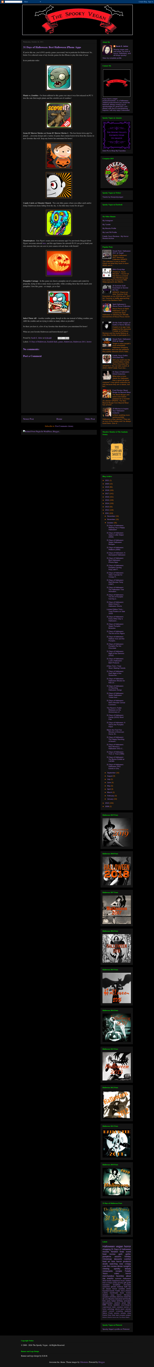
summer (118, 1278)
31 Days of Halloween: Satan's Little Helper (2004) (115, 535)
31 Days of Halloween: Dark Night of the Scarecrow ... (115, 673)
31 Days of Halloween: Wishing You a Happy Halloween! (116, 528)
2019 (107, 487)
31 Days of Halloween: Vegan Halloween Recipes (115, 542)
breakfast (116, 1285)
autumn (118, 1256)
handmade (114, 1293)
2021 (107, 480)
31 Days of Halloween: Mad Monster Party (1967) (115, 582)
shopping (107, 1249)
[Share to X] (63, 338)
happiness (116, 1281)
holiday (128, 1256)
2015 (107, 500)
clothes (128, 1281)
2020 (107, 484)
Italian (113, 1301)
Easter (105, 1315)
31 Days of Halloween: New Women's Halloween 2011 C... (115, 747)
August (110, 776)
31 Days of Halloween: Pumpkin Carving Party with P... (115, 567)
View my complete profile (112, 58)
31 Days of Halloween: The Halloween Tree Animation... (115, 589)
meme (114, 1317)
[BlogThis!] (61, 338)
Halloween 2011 (79, 341)
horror (89, 341)
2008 (107, 806)
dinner (120, 1266)
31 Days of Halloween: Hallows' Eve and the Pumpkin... (115, 639)
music (122, 1281)
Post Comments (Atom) (64, 426)
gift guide (127, 1283)
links (104, 1301)
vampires (120, 1307)
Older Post (90, 418)
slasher (105, 1295)
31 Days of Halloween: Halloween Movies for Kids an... (116, 681)
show (129, 1313)
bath (126, 1287)
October (110, 523)
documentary (107, 1303)
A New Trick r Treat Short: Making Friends (116, 667)
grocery (120, 1283)
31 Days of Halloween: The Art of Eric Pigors (116, 632)
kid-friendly (127, 1299)
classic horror (111, 1289)
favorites (120, 1276)
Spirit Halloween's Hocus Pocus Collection (121, 305)
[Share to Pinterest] (68, 338)
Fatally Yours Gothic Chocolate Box (120, 357)
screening (119, 1311)
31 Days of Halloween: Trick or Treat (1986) (115, 753)
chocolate (127, 1285)
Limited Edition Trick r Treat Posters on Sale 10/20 (116, 611)
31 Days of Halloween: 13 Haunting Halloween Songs (115, 688)
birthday (120, 1301)
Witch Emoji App (118, 269)
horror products (123, 1261)
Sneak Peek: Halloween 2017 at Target (121, 252)
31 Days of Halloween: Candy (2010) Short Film (115, 717)
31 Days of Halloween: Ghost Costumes (121, 373)
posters (116, 1313)
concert (111, 1311)
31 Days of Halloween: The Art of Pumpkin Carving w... (115, 597)
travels (111, 1291)
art (109, 1261)
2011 (107, 513)
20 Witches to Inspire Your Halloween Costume (120, 411)
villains (127, 1317)
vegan (119, 1246)
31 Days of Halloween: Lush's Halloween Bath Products (115, 661)
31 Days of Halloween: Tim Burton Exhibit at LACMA (115, 759)
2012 (107, 510)
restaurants (108, 1271)
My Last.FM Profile (110, 232)
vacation (106, 1297)
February (111, 796)
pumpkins (107, 1256)
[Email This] (59, 338)
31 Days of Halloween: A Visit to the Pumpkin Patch (116, 725)
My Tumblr (107, 224)
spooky (117, 1269)
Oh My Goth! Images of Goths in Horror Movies (121, 324)
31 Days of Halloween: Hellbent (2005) (115, 549)
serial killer (126, 1303)
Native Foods (108, 1313)
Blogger (101, 1362)
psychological (126, 1305)
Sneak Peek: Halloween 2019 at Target (121, 340)
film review (112, 1266)
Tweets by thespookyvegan (113, 197)
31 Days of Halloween (37, 341)
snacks (110, 1278)
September (111, 773)
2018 (107, 490)
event (128, 1252)
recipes (119, 1271)
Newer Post (28, 418)
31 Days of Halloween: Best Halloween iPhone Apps (115, 560)
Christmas (107, 1259)
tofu (117, 1317)
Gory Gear (111, 1315)
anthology (110, 1309)
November (111, 519)
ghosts (113, 1287)
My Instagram (108, 220)
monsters (106, 1285)
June (109, 782)
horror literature (124, 1295)
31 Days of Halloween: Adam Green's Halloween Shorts (115, 604)
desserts (118, 1259)
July (109, 779)
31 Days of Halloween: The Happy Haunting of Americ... (115, 739)
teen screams (121, 1315)
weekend (128, 1311)
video (116, 1273)
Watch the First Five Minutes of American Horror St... (115, 732)
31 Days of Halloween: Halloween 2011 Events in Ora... (115, 767)
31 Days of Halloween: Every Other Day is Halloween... (115, 619)
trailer (114, 1307)
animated (127, 1301)
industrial (118, 1299)
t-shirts (105, 1293)
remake (123, 1313)
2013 (107, 507)
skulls (105, 1264)
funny (110, 1305)
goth (120, 1254)
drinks (128, 1289)
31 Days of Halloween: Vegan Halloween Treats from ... (115, 695)
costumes (106, 1287)
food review (109, 1254)
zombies (122, 1289)
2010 (107, 803)
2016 (107, 497)
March (109, 792)
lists (113, 1261)
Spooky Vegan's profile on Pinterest (116, 1329)
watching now (116, 1264)
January (110, 799)
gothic (128, 1254)
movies (106, 1252)
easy (112, 1295)
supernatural (107, 1307)
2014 (107, 503)
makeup (120, 1287)
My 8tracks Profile (109, 228)
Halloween (68, 341)
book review (125, 1293)
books (109, 1281)
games (60, 341)
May (109, 786)
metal (126, 1297)
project (128, 1315)
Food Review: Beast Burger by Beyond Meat (121, 391)
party (109, 1301)
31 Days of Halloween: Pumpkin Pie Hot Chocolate (115, 646)
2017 (107, 493)
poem (123, 1309)
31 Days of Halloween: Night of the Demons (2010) (115, 653)
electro (117, 1309)
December (111, 516)
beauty (128, 1269)
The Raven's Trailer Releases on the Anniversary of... (114, 710)
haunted (106, 1291)
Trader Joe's (120, 1291)
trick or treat (107, 1283)
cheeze (128, 1291)
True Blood (122, 1317)
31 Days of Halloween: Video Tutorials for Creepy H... (115, 575)
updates (117, 1305)
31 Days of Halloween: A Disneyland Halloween (116, 554)
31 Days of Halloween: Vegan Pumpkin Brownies (115, 626)
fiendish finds (52, 341)
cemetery (112, 1297)
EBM (104, 1305)
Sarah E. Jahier (122, 46)
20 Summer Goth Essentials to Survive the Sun (120, 288)
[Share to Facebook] (65, 338)
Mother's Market (107, 1317)
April (109, 789)
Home (59, 418)
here (44, 243)
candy (114, 1283)
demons (120, 1297)
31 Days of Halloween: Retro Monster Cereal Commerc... (116, 703)
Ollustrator (84, 1362)
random (117, 1303)
